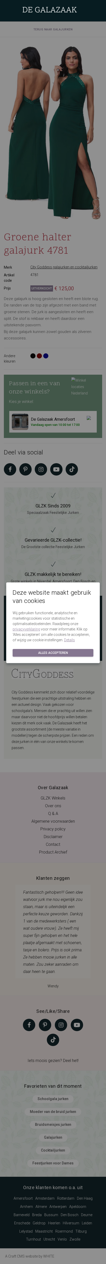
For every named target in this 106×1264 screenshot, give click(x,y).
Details (69, 640)
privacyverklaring (26, 629)
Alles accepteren (53, 653)
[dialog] (53, 632)
